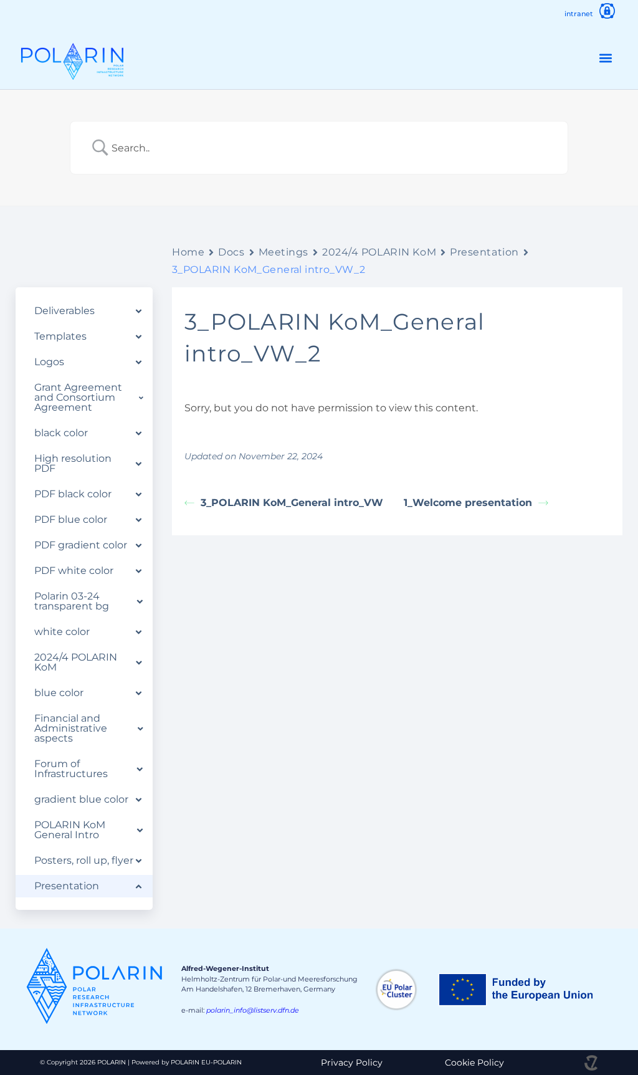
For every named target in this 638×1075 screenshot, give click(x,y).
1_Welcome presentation (468, 503)
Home (188, 252)
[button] (606, 58)
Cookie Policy (474, 1062)
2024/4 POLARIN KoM (379, 252)
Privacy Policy (352, 1062)
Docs (231, 252)
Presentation (484, 252)
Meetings (283, 252)
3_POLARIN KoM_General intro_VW (292, 503)
